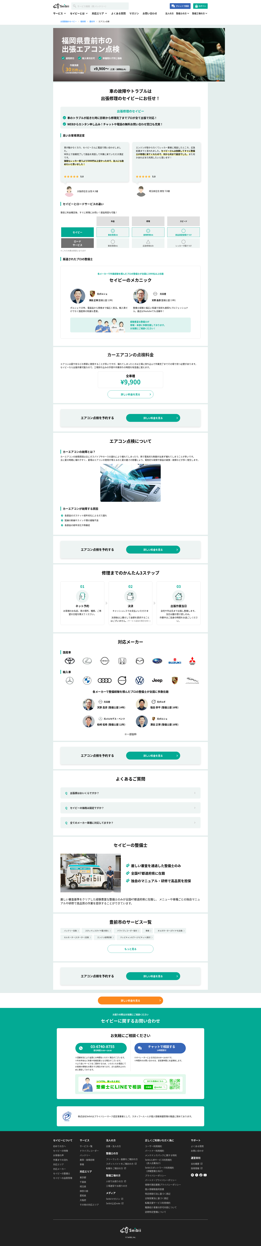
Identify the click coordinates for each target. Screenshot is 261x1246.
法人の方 (169, 13)
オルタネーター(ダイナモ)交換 (170, 930)
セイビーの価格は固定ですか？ (84, 808)
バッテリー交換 (70, 930)
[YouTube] (205, 1175)
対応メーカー (59, 1168)
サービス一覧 (86, 1146)
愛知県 (83, 1195)
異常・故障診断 (87, 1159)
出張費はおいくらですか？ (82, 793)
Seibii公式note (113, 1203)
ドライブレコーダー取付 (127, 930)
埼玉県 (83, 1186)
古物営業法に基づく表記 (156, 1198)
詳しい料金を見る (130, 394)
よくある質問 (118, 13)
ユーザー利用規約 (153, 1146)
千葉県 (83, 1181)
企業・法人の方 (113, 1146)
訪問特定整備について (155, 1211)
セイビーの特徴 (60, 1150)
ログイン (202, 6)
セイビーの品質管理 (62, 1177)
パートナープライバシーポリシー (161, 1180)
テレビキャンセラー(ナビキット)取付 (135, 937)
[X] (196, 1175)
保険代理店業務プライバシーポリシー (163, 1184)
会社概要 (195, 1163)
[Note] (192, 1175)
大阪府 (83, 1200)
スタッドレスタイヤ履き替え (97, 930)
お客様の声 (58, 1155)
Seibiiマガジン (113, 1198)
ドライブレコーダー (89, 1150)
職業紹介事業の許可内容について (161, 1207)
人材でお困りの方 (114, 1181)
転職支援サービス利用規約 (157, 1202)
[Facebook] (200, 1175)
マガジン (134, 13)
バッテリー (85, 1155)
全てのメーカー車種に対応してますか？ (89, 823)
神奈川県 (84, 1190)
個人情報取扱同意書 (154, 1189)
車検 (147, 930)
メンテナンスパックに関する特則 (161, 1155)
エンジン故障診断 (104, 937)
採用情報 (195, 1168)
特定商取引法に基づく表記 (157, 1193)
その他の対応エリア (89, 1204)
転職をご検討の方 (114, 1168)
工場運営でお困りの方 (116, 1185)
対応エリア (58, 1164)
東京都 (83, 1177)
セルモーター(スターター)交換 (76, 937)
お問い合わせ (150, 13)
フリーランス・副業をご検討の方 (122, 1159)
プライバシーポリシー (155, 1175)
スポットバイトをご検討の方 (120, 1163)
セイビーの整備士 (61, 1173)
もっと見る (130, 949)
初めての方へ (59, 1146)
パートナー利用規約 (154, 1150)
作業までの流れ (60, 1159)
